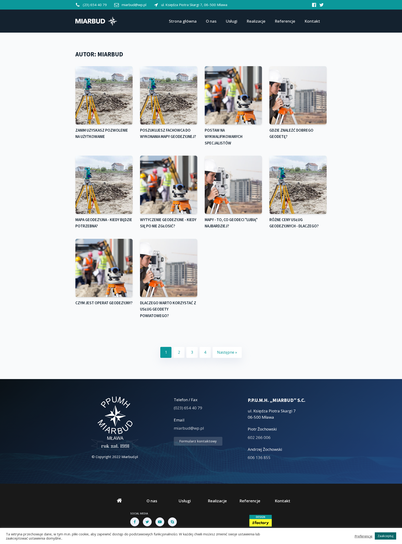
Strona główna (183, 21)
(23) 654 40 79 (95, 4)
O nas (211, 21)
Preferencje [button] (363, 536)
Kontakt (312, 21)
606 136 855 (259, 457)
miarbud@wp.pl (134, 4)
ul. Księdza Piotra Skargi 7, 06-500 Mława (194, 4)
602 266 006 (259, 437)
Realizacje (256, 21)
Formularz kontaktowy (198, 441)
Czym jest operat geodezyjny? (104, 302)
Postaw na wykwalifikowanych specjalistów (223, 137)
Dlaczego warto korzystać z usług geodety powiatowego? (168, 309)
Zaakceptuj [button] (385, 536)
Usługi (231, 21)
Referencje (285, 21)
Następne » (227, 352)
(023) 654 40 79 (188, 408)
